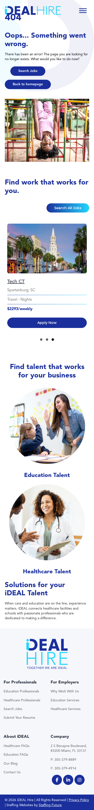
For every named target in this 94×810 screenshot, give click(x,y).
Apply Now (47, 322)
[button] (27, 71)
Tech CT (16, 281)
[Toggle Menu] (83, 10)
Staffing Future (50, 805)
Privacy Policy (79, 800)
